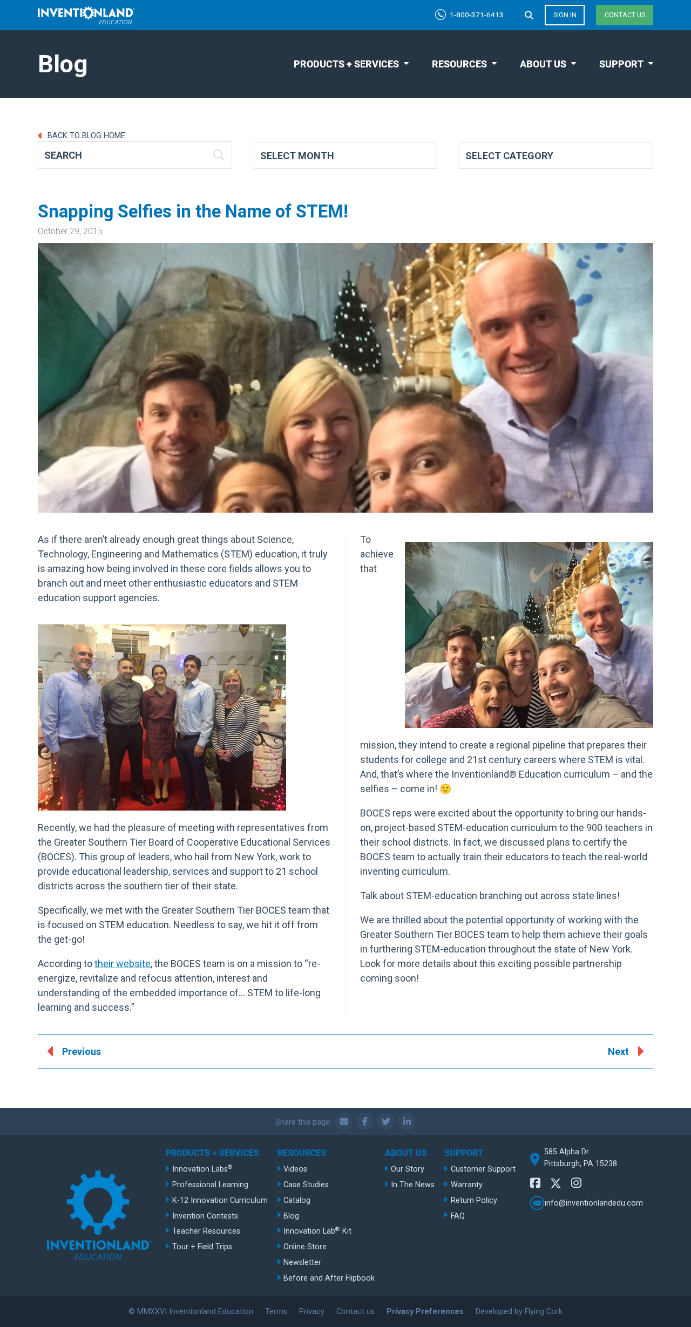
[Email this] (344, 1121)
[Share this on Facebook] (365, 1121)
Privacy (311, 1311)
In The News (413, 1184)
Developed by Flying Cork (519, 1311)
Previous (81, 1051)
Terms (276, 1311)
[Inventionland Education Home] (86, 15)
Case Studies (306, 1184)
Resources (459, 64)
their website (122, 963)
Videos (295, 1169)
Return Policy (474, 1200)
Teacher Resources (206, 1231)
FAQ (458, 1216)
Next (618, 1051)
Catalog (296, 1200)
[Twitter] (556, 1185)
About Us (543, 64)
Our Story (407, 1169)
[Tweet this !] (386, 1121)
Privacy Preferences (425, 1311)
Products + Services (346, 64)
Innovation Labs (202, 1168)
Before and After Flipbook (329, 1278)
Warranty (467, 1184)
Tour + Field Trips (202, 1246)
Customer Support (483, 1169)
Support (621, 64)
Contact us (625, 15)
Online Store (305, 1246)
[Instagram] (576, 1183)
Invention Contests (205, 1216)
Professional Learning (210, 1184)
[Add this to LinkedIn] (407, 1121)
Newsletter (302, 1262)
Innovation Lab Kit (317, 1231)
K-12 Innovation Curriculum (220, 1200)
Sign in (565, 15)
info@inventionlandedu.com (594, 1202)
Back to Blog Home (85, 135)
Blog (291, 1216)
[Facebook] (535, 1183)
